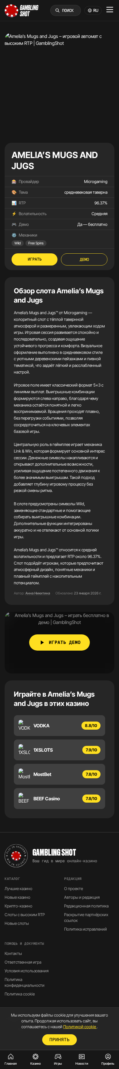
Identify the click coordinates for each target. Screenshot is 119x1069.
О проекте (73, 888)
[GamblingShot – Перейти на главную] (22, 10)
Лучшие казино (18, 888)
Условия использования (27, 970)
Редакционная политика (86, 905)
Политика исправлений (85, 929)
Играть (35, 259)
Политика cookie (20, 993)
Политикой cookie (80, 1026)
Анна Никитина (37, 593)
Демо (84, 259)
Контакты (13, 953)
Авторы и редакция (82, 897)
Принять (59, 1040)
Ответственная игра (23, 962)
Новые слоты (17, 923)
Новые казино (17, 897)
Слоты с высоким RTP (25, 914)
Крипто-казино (18, 905)
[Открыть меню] (109, 9)
